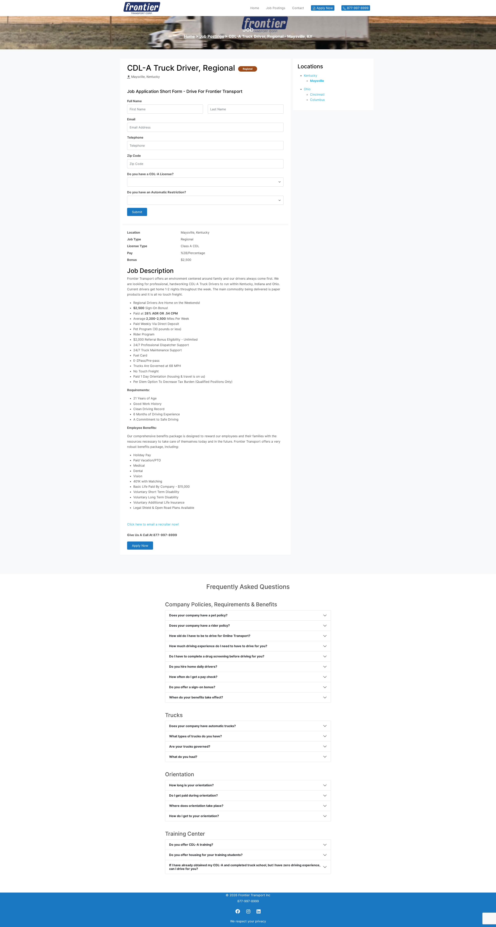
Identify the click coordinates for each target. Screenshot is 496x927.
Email (131, 119)
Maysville (317, 81)
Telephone (135, 137)
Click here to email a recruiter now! (153, 524)
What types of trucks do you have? (195, 736)
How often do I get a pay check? (193, 677)
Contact (298, 8)
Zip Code (134, 156)
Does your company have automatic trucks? (202, 726)
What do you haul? (183, 757)
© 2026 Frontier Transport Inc (248, 895)
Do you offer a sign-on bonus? (192, 687)
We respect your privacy (248, 921)
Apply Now (140, 545)
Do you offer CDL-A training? (191, 844)
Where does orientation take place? (196, 806)
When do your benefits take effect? (196, 697)
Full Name (134, 101)
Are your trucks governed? (189, 746)
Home (254, 8)
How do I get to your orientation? (194, 816)
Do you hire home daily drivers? (193, 666)
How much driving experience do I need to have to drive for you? (218, 646)
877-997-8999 (248, 901)
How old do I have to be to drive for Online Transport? (209, 636)
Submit (137, 212)
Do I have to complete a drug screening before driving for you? (216, 656)
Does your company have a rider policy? (199, 625)
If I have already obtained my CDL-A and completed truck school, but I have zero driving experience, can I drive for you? (244, 867)
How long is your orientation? (191, 785)
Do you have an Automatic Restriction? (156, 192)
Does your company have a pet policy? (198, 615)
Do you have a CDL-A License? (150, 174)
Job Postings (275, 8)
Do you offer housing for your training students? (206, 855)
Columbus (317, 100)
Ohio (307, 89)
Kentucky (310, 75)
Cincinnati (317, 94)
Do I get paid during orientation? (193, 795)
